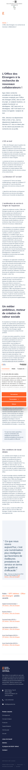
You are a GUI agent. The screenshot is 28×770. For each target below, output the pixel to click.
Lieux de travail (7, 739)
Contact (4, 750)
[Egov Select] (6, 14)
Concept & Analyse (7, 719)
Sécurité (4, 733)
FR (15, 1)
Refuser (14, 404)
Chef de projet (5, 730)
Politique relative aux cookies (8, 764)
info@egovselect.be (10, 704)
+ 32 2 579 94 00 (9, 699)
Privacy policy (20, 764)
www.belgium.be (14, 5)
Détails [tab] (13, 368)
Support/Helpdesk (6, 726)
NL (13, 1)
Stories (4, 743)
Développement (6, 715)
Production (4, 722)
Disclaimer (18, 766)
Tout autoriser (14, 394)
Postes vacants (7, 711)
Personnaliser (13, 399)
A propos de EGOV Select (10, 746)
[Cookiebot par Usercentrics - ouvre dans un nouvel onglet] (20, 365)
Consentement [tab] (5, 368)
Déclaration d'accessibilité (7, 766)
